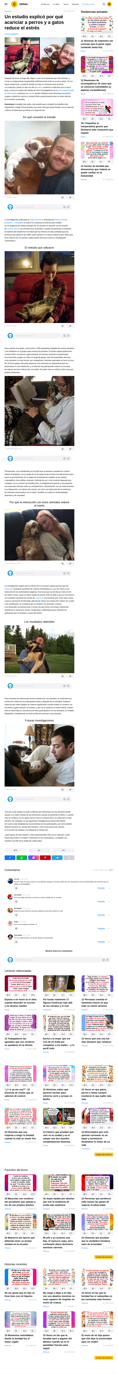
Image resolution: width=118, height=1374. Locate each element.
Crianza (46, 1052)
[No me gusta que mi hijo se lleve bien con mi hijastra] (21, 1278)
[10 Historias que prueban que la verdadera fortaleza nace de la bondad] (97, 1223)
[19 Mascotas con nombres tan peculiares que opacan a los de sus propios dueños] (21, 1183)
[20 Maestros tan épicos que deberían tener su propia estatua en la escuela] (21, 1223)
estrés (39, 87)
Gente (83, 51)
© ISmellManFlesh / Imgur (13, 563)
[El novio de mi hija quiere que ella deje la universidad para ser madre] (97, 1320)
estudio (31, 93)
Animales (8, 11)
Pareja (83, 137)
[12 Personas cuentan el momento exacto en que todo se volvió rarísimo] (97, 984)
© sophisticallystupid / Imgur (13, 449)
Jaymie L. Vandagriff (14, 223)
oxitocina (39, 598)
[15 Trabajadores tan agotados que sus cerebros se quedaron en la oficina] (21, 1023)
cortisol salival (13, 229)
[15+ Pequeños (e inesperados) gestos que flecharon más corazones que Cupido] (97, 108)
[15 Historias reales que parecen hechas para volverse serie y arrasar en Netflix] (59, 1074)
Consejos (46, 1209)
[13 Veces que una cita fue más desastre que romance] (97, 1023)
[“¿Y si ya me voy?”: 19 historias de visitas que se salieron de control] (21, 1074)
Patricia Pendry (61, 220)
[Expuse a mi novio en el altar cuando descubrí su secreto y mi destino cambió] (21, 984)
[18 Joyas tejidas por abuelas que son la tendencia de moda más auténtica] (59, 1183)
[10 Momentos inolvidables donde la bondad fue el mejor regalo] (21, 1320)
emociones (9, 589)
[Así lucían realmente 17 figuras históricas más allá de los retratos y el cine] (59, 984)
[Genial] (19, 4)
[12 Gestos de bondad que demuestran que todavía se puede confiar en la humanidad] (97, 151)
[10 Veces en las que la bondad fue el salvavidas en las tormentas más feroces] (97, 1278)
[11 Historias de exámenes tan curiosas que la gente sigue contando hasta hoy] (97, 25)
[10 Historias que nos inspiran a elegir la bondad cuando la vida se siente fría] (21, 1117)
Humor (7, 1049)
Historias (84, 179)
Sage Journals (36, 220)
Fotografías (47, 1009)
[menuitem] (45, 4)
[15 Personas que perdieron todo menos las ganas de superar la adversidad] (97, 1183)
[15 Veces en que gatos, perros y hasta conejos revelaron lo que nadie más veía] (97, 1074)
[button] (15, 850)
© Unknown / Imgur (11, 197)
